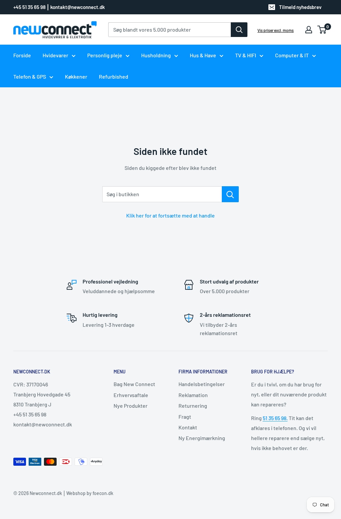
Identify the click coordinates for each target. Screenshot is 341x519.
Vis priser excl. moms (275, 30)
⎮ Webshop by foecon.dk (87, 493)
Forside (22, 55)
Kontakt (187, 427)
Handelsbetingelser (201, 384)
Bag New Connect (134, 384)
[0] (322, 30)
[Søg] (239, 29)
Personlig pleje (104, 55)
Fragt (184, 416)
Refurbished (113, 76)
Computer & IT (292, 55)
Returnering (192, 405)
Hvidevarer (55, 55)
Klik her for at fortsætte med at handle (170, 215)
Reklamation (193, 395)
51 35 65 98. (275, 418)
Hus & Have (203, 55)
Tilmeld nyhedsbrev (300, 7)
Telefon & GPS (29, 76)
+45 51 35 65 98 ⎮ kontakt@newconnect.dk (59, 7)
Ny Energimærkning (201, 438)
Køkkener (76, 76)
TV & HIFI (245, 55)
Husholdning (156, 55)
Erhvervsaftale (131, 395)
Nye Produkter (131, 405)
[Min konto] (308, 29)
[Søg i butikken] (230, 194)
